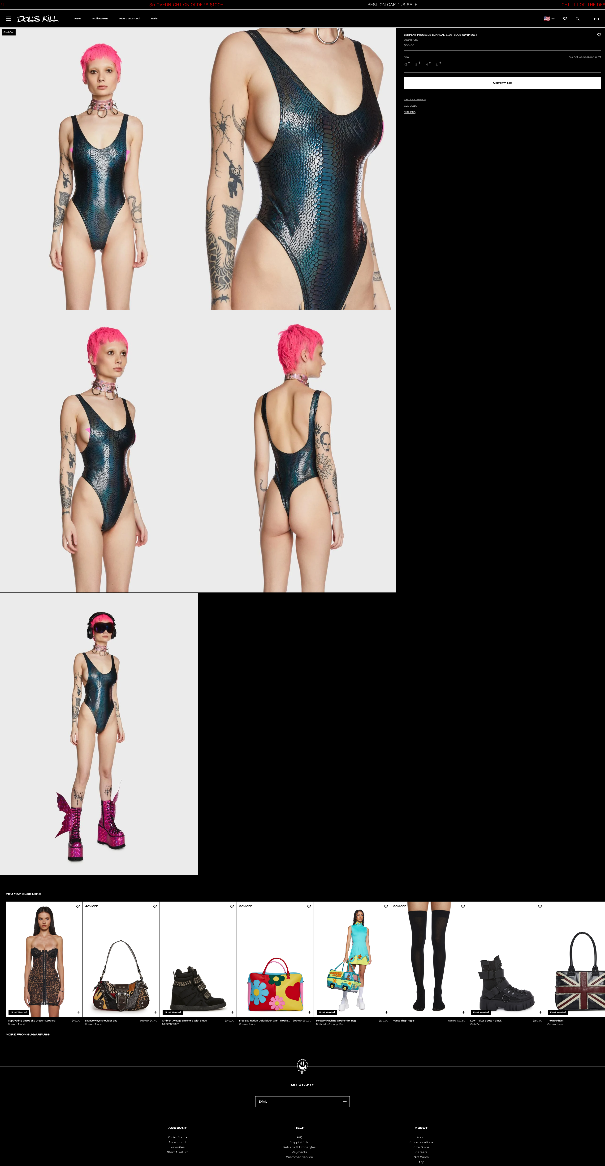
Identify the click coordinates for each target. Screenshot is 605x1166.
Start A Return (177, 1152)
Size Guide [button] (410, 106)
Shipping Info (299, 1142)
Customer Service (299, 1157)
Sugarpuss (411, 40)
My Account (177, 1142)
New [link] (77, 18)
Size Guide (421, 1147)
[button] (185, 4)
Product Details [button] (415, 99)
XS (406, 64)
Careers (421, 1152)
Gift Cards (421, 1157)
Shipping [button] (409, 112)
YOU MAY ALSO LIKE (23, 894)
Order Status (177, 1137)
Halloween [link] (100, 18)
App (421, 1162)
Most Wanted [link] (129, 18)
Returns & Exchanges (299, 1147)
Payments (299, 1152)
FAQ (299, 1137)
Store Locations (421, 1142)
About (421, 1137)
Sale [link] (154, 18)
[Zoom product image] (99, 169)
